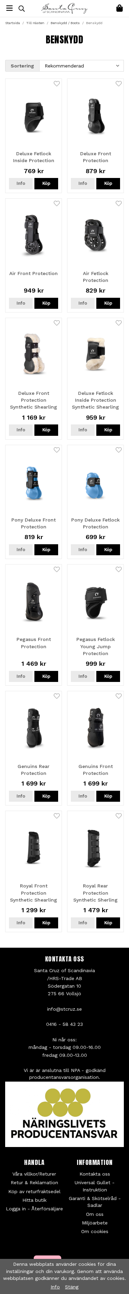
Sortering (22, 66)
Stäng (71, 1287)
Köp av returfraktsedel (34, 1191)
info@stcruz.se (64, 1009)
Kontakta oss (94, 1174)
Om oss (95, 1214)
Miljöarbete (95, 1222)
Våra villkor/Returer (34, 1174)
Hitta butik (34, 1200)
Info (21, 183)
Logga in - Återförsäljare (34, 1208)
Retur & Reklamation (34, 1182)
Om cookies (94, 1231)
